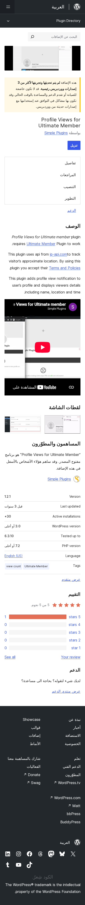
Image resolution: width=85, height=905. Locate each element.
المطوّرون (72, 774)
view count (13, 566)
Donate (31, 774)
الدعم (71, 210)
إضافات (34, 735)
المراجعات (68, 175)
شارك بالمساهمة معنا (24, 758)
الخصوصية (72, 743)
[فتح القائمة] (7, 7)
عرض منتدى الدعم (66, 691)
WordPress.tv (66, 782)
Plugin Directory (68, 21)
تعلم (77, 758)
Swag (33, 782)
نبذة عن (74, 719)
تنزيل (74, 145)
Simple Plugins (56, 133)
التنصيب (69, 186)
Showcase (31, 719)
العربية (65, 842)
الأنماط (35, 743)
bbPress (73, 813)
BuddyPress (70, 822)
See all (10, 657)
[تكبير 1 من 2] (74, 421)
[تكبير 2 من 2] (34, 421)
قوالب (35, 727)
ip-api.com (58, 254)
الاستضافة (72, 735)
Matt (74, 805)
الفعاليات (33, 766)
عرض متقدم (71, 579)
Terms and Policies (64, 268)
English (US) (14, 556)
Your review (70, 657)
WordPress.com (65, 797)
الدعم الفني (71, 766)
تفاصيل (70, 163)
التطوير (70, 198)
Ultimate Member (41, 243)
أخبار (76, 727)
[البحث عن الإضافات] (32, 36)
